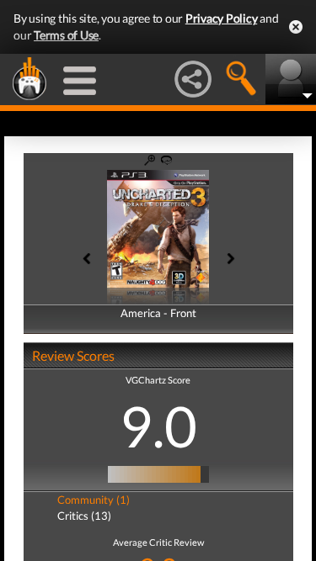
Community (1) (93, 499)
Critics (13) (84, 515)
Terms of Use (66, 35)
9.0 (158, 425)
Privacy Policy (221, 18)
